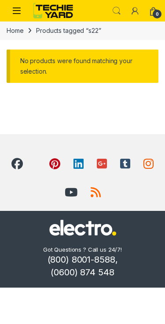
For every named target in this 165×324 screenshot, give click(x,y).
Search (116, 11)
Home (15, 30)
